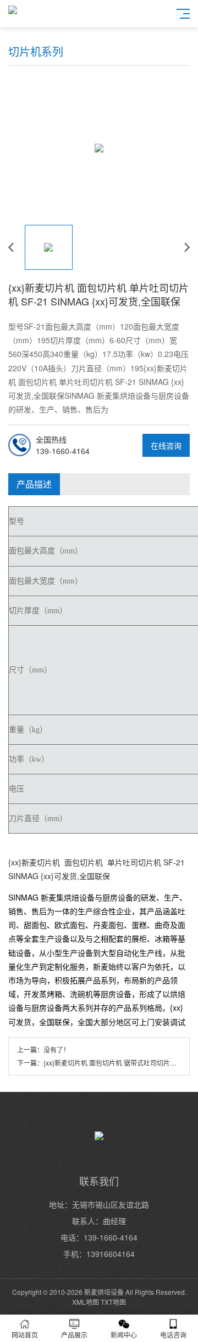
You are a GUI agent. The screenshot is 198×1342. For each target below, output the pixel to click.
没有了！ (56, 1049)
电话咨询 (173, 1334)
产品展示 (74, 1334)
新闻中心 (124, 1334)
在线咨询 (166, 445)
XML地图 (85, 1301)
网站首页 (25, 1334)
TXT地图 (113, 1301)
